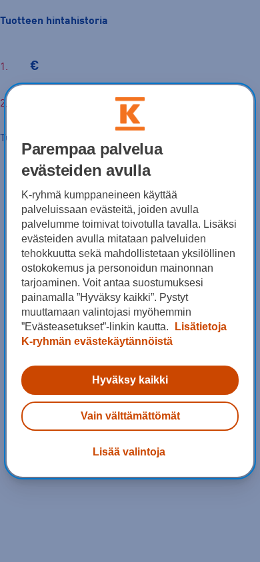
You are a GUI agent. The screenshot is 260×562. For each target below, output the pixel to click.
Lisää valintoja (129, 451)
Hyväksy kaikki (130, 380)
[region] (130, 281)
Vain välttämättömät (130, 416)
